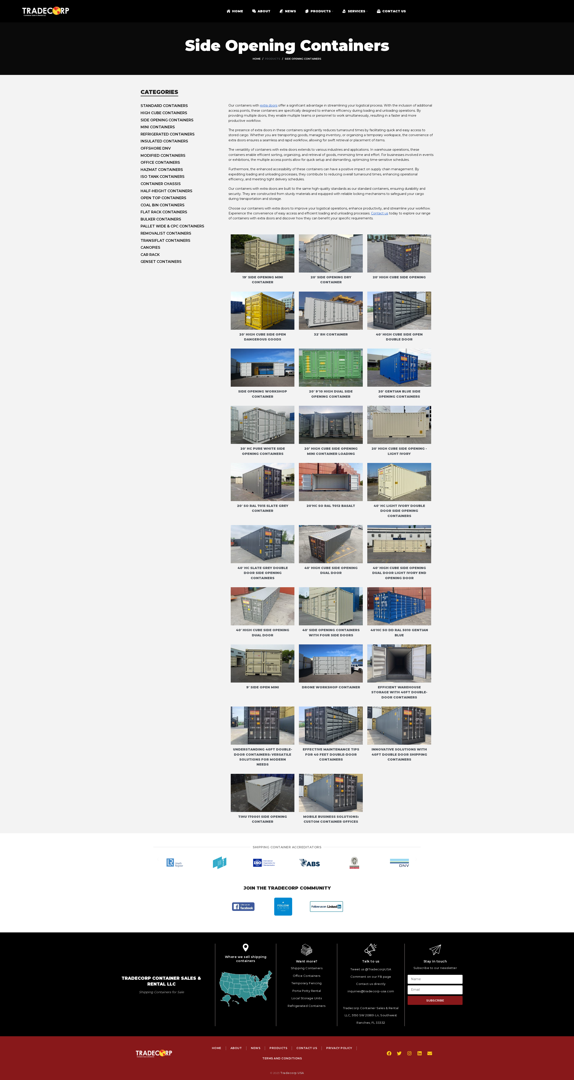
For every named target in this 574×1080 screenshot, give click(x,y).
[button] (158, 862)
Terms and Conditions (282, 1058)
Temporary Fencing (306, 983)
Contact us (379, 213)
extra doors (268, 105)
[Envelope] (430, 1053)
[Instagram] (409, 1053)
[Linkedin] (419, 1053)
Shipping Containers (307, 968)
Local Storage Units (306, 998)
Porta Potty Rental (306, 991)
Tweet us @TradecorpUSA (370, 969)
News (255, 1048)
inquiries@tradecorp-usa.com (371, 991)
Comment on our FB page (370, 976)
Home (257, 58)
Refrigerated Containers (307, 1006)
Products (272, 58)
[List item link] (184, 106)
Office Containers (306, 975)
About (236, 1048)
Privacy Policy (339, 1048)
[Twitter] (399, 1053)
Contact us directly (371, 984)
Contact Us (306, 1048)
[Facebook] (389, 1053)
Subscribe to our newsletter (435, 968)
